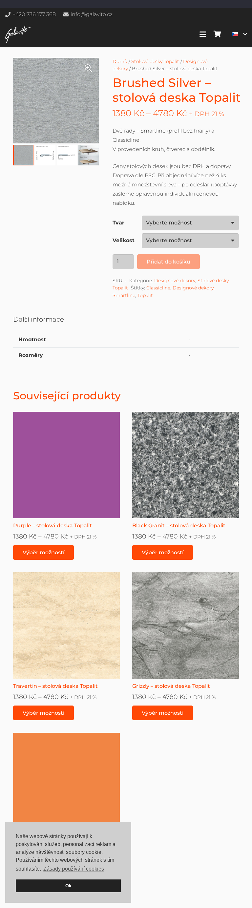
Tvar (118, 223)
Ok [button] (68, 885)
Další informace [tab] (38, 319)
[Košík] (217, 34)
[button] (202, 34)
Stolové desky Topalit (155, 61)
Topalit (145, 295)
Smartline (124, 295)
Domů (120, 61)
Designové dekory (174, 281)
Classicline (158, 288)
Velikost (124, 240)
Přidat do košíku (168, 262)
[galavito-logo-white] (18, 34)
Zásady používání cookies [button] (73, 869)
